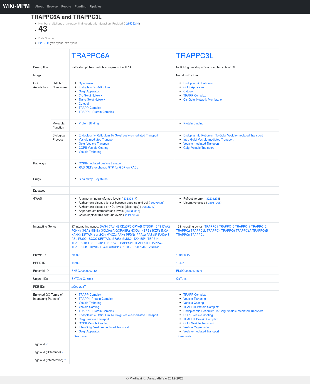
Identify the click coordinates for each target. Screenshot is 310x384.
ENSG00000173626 (189, 270)
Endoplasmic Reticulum (94, 87)
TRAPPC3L (195, 55)
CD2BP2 (125, 226)
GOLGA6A (108, 230)
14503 (75, 262)
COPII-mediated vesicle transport (101, 163)
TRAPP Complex (90, 107)
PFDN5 (130, 234)
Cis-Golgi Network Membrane (202, 99)
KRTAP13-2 (90, 234)
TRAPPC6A (90, 55)
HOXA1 (135, 230)
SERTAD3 (104, 238)
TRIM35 (93, 247)
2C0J (74, 286)
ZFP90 (134, 247)
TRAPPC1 (211, 226)
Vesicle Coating (89, 307)
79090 (75, 255)
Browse (52, 6)
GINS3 (95, 230)
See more (80, 336)
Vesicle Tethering (90, 151)
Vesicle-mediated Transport (96, 139)
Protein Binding (89, 123)
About (39, 6)
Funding (80, 6)
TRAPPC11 (242, 226)
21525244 (132, 23)
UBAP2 (114, 247)
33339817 (129, 198)
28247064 (131, 215)
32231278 (212, 198)
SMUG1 (127, 238)
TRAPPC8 (183, 234)
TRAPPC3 (141, 242)
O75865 (88, 278)
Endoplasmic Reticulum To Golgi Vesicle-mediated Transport (118, 135)
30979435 (157, 202)
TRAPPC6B (79, 247)
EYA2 (166, 226)
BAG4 (104, 226)
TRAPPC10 (79, 242)
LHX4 (102, 234)
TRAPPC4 (213, 230)
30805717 (148, 206)
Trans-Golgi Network (92, 99)
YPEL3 (124, 247)
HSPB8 (146, 230)
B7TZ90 (76, 278)
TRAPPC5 (228, 230)
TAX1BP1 (140, 238)
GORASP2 (123, 230)
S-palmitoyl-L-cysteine (93, 179)
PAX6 (121, 234)
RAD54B (164, 234)
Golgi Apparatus (89, 91)
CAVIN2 (114, 226)
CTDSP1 (149, 226)
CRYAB (137, 226)
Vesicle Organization (196, 327)
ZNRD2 (154, 247)
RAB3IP (152, 234)
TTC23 (103, 247)
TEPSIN (153, 238)
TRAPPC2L (125, 242)
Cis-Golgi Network (90, 95)
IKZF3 (156, 230)
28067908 (214, 202)
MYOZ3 (112, 234)
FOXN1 (76, 230)
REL (74, 238)
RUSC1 (83, 238)
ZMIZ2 (144, 247)
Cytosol (84, 103)
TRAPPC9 (197, 234)
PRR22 (141, 234)
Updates (95, 6)
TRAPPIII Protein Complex (96, 111)
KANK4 (76, 234)
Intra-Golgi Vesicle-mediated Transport (208, 139)
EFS (158, 226)
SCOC (93, 238)
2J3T (82, 286)
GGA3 (86, 230)
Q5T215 (181, 278)
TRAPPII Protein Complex (96, 298)
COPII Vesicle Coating (93, 147)
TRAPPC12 (95, 242)
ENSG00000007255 (84, 270)
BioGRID (43, 43)
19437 (180, 262)
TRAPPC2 (110, 242)
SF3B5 (116, 238)
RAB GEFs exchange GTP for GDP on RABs (108, 167)
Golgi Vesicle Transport (94, 143)
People (66, 6)
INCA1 (165, 230)
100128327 (183, 255)
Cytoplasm (86, 83)
